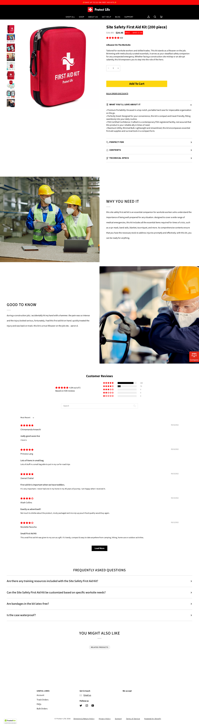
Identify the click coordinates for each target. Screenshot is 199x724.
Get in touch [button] (85, 691)
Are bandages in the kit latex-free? (28, 604)
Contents (115, 150)
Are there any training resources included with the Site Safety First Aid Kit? (52, 581)
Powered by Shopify (152, 718)
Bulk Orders (42, 708)
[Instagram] (87, 705)
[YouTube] (93, 705)
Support (118, 718)
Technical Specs (119, 158)
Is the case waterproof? (21, 615)
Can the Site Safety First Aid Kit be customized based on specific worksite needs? (56, 592)
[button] (81, 17)
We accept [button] (127, 691)
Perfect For (116, 142)
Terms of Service (133, 718)
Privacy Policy (105, 718)
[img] (26, 425)
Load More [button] (99, 548)
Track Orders (42, 699)
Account (40, 695)
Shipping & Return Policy (84, 718)
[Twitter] (81, 705)
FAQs (39, 704)
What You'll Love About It (125, 104)
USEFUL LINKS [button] (43, 691)
